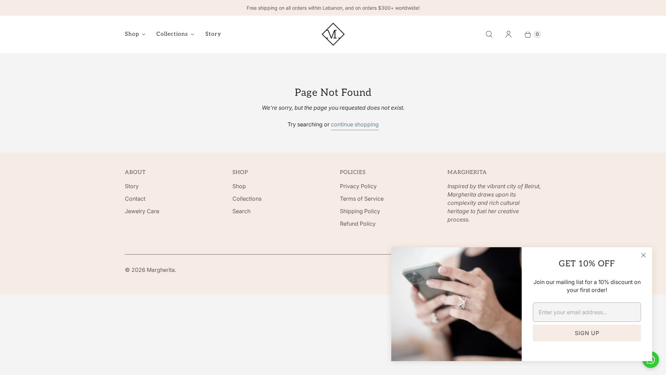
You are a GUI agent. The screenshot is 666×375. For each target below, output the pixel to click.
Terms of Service (362, 198)
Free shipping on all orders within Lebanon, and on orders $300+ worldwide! (333, 8)
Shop (132, 34)
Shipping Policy (360, 211)
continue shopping (355, 124)
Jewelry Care (142, 211)
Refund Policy (358, 223)
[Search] (489, 34)
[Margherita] (333, 34)
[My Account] (508, 34)
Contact (135, 198)
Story (213, 34)
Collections (172, 34)
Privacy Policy (358, 186)
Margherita (161, 269)
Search (241, 211)
